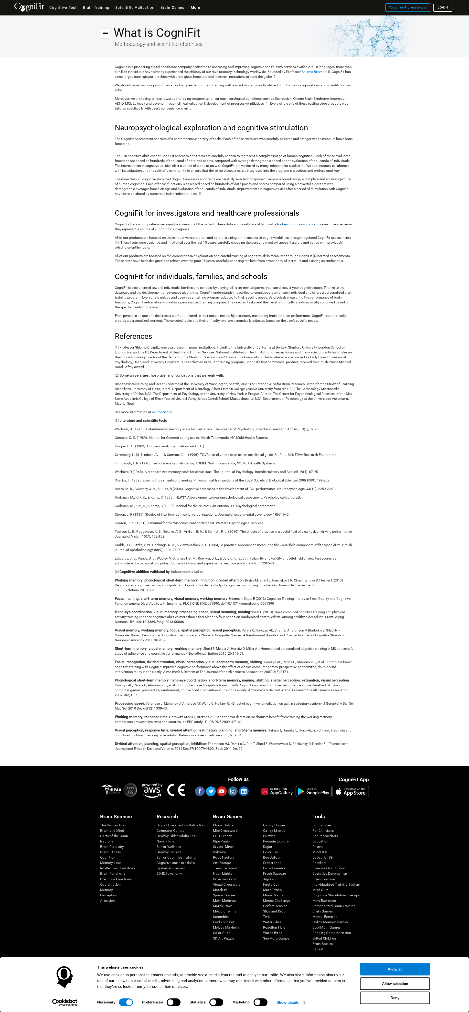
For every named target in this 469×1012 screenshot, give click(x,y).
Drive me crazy (224, 879)
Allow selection (395, 984)
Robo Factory (223, 857)
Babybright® (322, 857)
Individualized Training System (336, 884)
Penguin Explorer (276, 841)
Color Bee (270, 852)
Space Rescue (224, 895)
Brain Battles (322, 944)
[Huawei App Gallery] (277, 791)
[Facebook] (199, 791)
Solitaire (219, 852)
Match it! (220, 890)
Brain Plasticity (112, 847)
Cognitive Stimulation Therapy (336, 895)
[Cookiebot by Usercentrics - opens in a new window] (64, 1002)
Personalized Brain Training (334, 906)
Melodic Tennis (224, 911)
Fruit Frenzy (222, 836)
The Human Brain (114, 825)
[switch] (174, 1002)
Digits (267, 847)
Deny (395, 998)
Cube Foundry (274, 868)
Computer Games (170, 830)
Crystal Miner (223, 847)
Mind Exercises (324, 900)
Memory (106, 890)
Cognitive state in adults (176, 863)
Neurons (107, 841)
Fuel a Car (271, 884)
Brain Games (322, 911)
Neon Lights (222, 873)
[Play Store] (314, 791)
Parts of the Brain (114, 836)
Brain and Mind (112, 830)
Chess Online (223, 825)
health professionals (297, 224)
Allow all (395, 969)
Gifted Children (324, 938)
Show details (288, 1002)
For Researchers (325, 836)
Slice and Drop (274, 911)
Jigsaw (269, 879)
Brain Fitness (110, 852)
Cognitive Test (63, 7)
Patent (317, 847)
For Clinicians (323, 830)
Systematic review (171, 868)
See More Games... (278, 938)
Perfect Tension (275, 906)
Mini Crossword (225, 830)
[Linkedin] (243, 791)
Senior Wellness (169, 847)
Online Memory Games (330, 922)
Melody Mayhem (226, 927)
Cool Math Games (326, 927)
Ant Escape (222, 863)
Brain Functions (112, 873)
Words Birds (272, 933)
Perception (108, 895)
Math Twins (272, 890)
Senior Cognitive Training (176, 857)
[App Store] (350, 791)
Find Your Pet (223, 922)
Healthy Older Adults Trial (176, 836)
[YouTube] (221, 791)
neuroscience (162, 412)
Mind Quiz (320, 890)
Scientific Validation (134, 7)
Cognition (108, 857)
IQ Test (317, 949)
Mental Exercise (324, 917)
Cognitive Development (330, 873)
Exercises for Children (329, 868)
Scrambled (221, 917)
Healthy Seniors (169, 852)
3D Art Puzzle (223, 938)
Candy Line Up (274, 830)
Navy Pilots (165, 841)
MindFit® (319, 852)
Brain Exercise (323, 879)
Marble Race (223, 906)
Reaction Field (274, 927)
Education (320, 841)
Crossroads (272, 863)
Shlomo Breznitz (314, 72)
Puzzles (269, 836)
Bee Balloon (272, 857)
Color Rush (221, 933)
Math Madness (224, 900)
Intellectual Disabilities (117, 868)
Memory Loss (110, 863)
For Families (321, 825)
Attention (107, 900)
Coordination (110, 884)
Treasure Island (225, 868)
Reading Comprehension (331, 933)
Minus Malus (273, 895)
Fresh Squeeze (274, 873)
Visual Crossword (227, 884)
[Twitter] (210, 791)
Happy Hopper (274, 825)
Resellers (319, 863)
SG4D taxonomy (169, 873)
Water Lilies (272, 922)
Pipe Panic (221, 841)
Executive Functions (116, 879)
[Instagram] (232, 791)
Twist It (269, 917)
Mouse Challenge (276, 900)
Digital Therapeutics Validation (181, 825)
